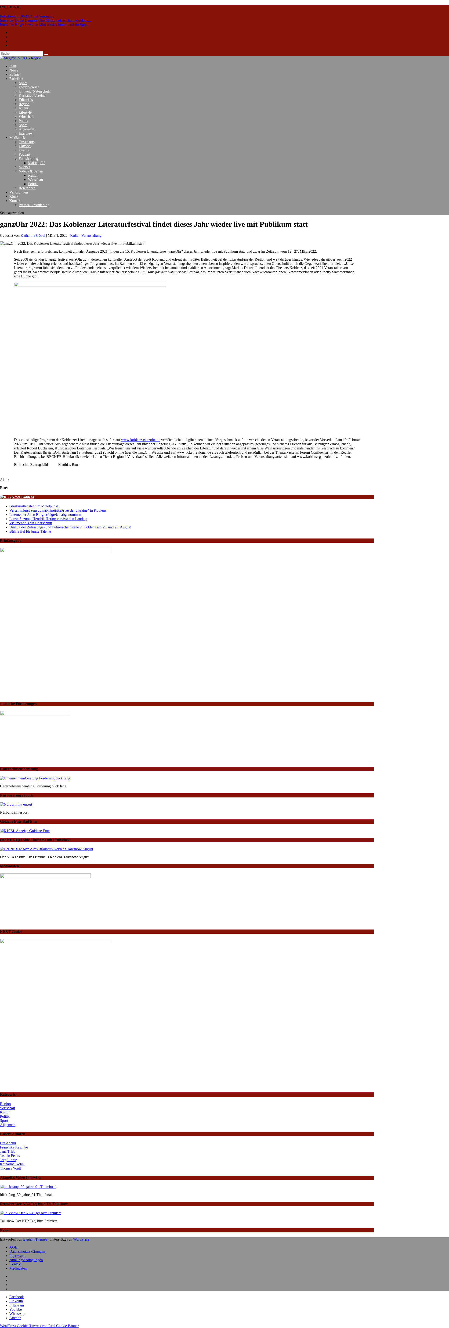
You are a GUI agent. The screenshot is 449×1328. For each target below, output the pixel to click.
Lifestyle (25, 112)
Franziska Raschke (14, 1147)
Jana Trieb (7, 1151)
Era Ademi (8, 1143)
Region (24, 104)
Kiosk (13, 196)
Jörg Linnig (8, 1160)
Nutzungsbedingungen (26, 1260)
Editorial (25, 146)
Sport (23, 83)
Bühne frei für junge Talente (30, 531)
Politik (23, 121)
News (13, 70)
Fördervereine (29, 87)
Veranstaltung (91, 235)
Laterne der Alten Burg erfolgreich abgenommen (45, 515)
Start (12, 66)
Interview (26, 133)
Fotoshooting (28, 159)
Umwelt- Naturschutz (35, 91)
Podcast (24, 154)
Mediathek (17, 138)
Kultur (23, 108)
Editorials (26, 100)
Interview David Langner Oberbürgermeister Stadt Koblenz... (45, 20)
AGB (13, 1247)
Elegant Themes (35, 1239)
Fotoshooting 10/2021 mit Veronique (27, 16)
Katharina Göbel (33, 235)
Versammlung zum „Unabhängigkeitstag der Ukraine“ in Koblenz (57, 510)
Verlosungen (18, 192)
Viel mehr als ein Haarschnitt (30, 523)
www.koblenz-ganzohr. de (140, 440)
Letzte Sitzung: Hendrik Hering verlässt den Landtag (48, 519)
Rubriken (16, 79)
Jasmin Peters (10, 1156)
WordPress (81, 1239)
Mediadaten (18, 1268)
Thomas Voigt (10, 1168)
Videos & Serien (31, 171)
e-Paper (24, 167)
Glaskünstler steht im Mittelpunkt (33, 506)
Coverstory (27, 142)
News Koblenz (23, 497)
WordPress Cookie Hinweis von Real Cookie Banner (39, 1326)
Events (14, 74)
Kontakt (15, 201)
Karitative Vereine (32, 95)
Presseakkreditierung (34, 205)
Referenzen (27, 188)
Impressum (17, 1256)
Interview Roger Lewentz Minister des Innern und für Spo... (44, 25)
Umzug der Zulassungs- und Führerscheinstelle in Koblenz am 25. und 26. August (70, 527)
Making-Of (36, 163)
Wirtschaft (26, 116)
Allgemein (26, 129)
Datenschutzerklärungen (27, 1251)
